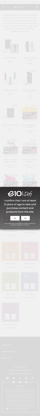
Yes (15, 218)
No (25, 218)
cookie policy (27, 225)
